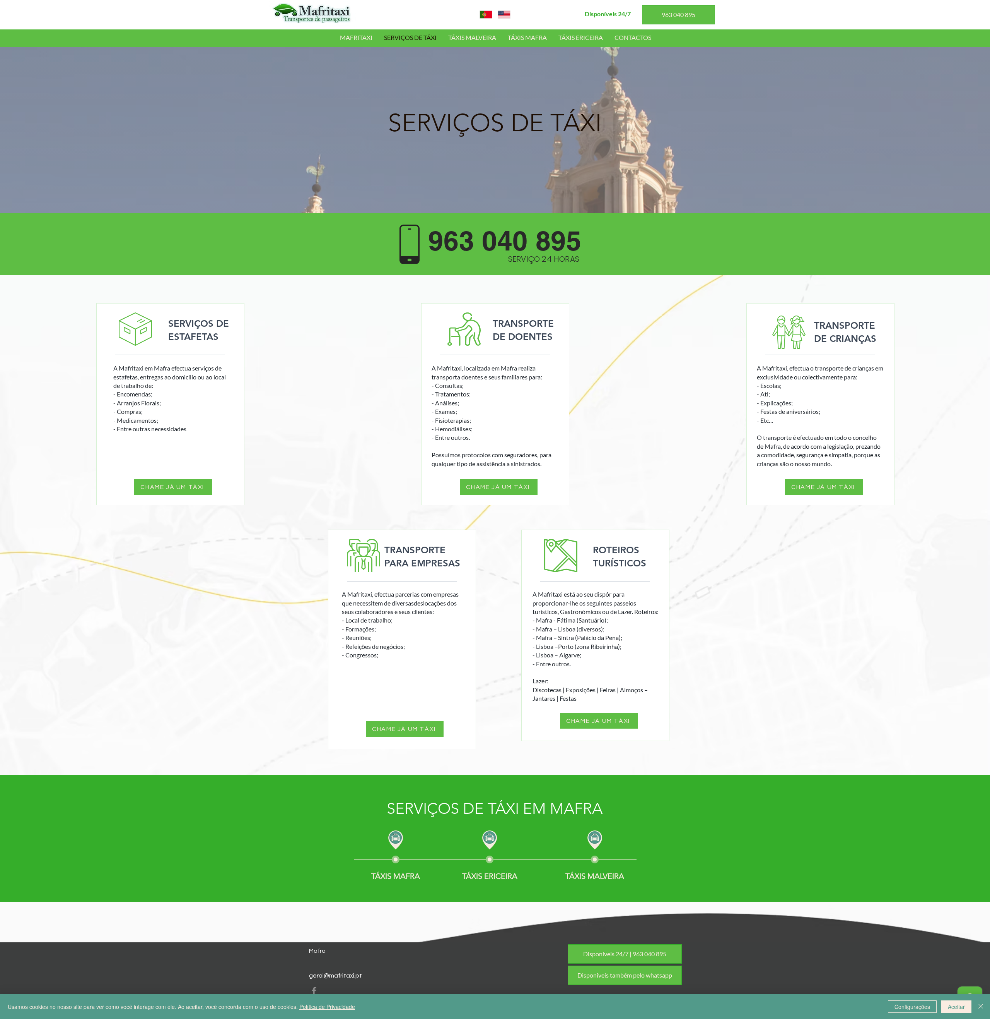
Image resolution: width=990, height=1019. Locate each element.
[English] (504, 14)
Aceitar (956, 1006)
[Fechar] (980, 1006)
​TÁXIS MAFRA (395, 876)
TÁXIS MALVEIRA (594, 876)
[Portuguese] (486, 14)
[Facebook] (314, 991)
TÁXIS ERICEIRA (489, 876)
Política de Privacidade (327, 1006)
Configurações (912, 1006)
